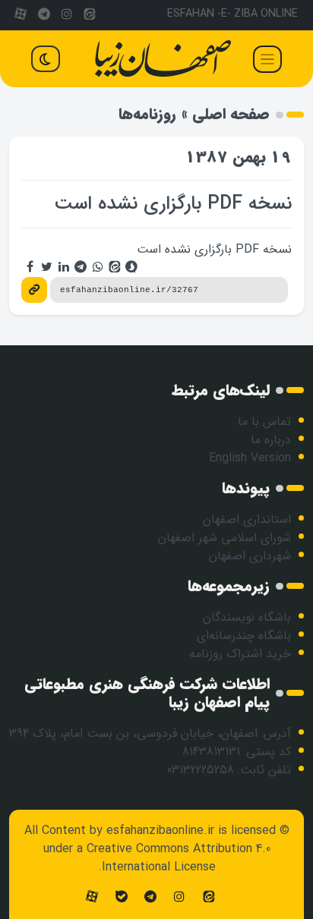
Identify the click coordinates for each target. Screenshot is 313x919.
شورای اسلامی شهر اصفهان (224, 537)
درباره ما (271, 439)
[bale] (120, 897)
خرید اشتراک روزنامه (240, 653)
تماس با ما (264, 421)
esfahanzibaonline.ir (160, 830)
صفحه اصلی (231, 114)
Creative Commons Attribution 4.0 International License (178, 858)
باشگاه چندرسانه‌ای (244, 635)
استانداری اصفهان (247, 519)
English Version (250, 457)
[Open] (267, 59)
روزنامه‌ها (147, 114)
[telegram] (43, 15)
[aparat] (20, 15)
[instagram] (66, 15)
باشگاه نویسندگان (247, 617)
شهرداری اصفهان (250, 555)
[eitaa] (89, 15)
